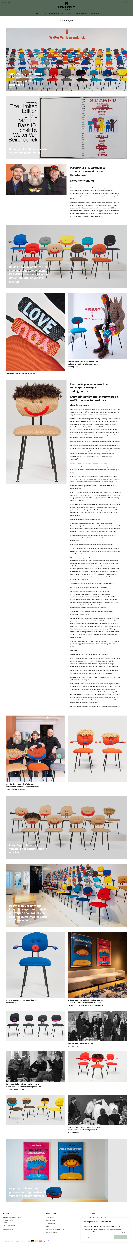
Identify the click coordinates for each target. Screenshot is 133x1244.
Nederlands (6, 2)
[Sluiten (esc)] (127, 1220)
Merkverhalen (50, 1220)
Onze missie (50, 1217)
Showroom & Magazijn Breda (55, 1229)
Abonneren (120, 1237)
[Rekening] (121, 2)
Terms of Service (51, 1232)
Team (48, 1226)
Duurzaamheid (50, 1223)
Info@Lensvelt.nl (8, 1229)
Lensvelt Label (40, 13)
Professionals (82, 13)
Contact (95, 13)
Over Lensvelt (67, 13)
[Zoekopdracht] (129, 2)
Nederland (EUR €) (8, 1241)
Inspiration (54, 13)
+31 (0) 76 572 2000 (9, 1226)
